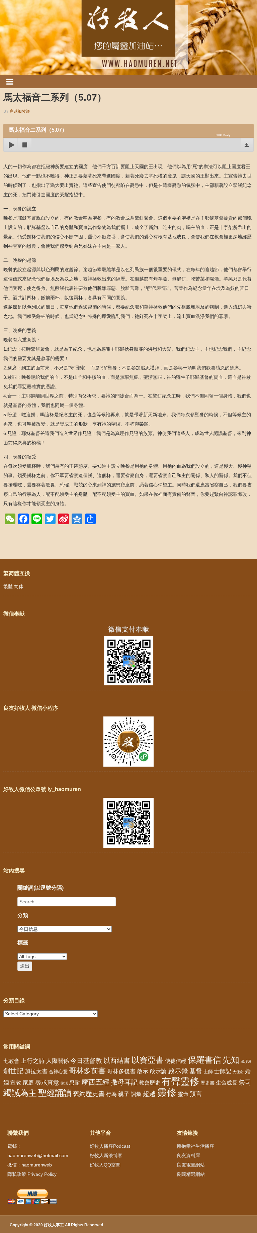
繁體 (8, 586)
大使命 (238, 1072)
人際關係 (57, 1061)
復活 (64, 1083)
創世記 (13, 1071)
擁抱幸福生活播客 (195, 1146)
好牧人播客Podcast (110, 1146)
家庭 (28, 1083)
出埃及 (246, 1061)
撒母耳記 (124, 1082)
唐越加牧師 (20, 111)
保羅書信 (204, 1059)
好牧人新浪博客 (106, 1155)
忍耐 (74, 1083)
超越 (149, 1093)
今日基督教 (86, 1060)
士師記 (222, 1071)
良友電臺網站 (191, 1164)
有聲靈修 (180, 1081)
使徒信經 (175, 1061)
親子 (124, 1094)
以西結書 (116, 1060)
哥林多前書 (87, 1071)
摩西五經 (95, 1082)
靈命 (183, 1094)
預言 (196, 1094)
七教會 (11, 1061)
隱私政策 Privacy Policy (32, 1174)
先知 (231, 1059)
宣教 (15, 1083)
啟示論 (158, 1071)
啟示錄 (178, 1071)
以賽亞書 (148, 1060)
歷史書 (207, 1083)
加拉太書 (36, 1071)
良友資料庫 (188, 1155)
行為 (111, 1094)
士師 (208, 1071)
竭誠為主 (20, 1093)
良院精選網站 (191, 1174)
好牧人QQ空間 (105, 1164)
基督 (195, 1071)
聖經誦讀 (55, 1093)
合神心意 (58, 1071)
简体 (18, 586)
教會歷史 (149, 1083)
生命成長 (226, 1083)
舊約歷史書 (89, 1093)
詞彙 (136, 1094)
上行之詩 (33, 1060)
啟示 (142, 1071)
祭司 (245, 1082)
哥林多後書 (121, 1071)
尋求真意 (47, 1082)
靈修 (166, 1092)
